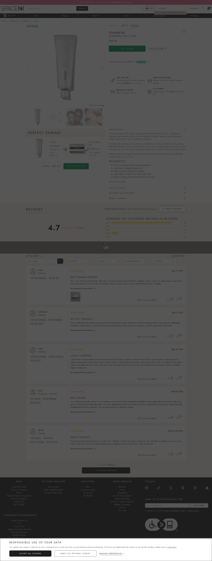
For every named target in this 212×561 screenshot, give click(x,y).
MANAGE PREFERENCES (110, 553)
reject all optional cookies (75, 553)
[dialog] (106, 549)
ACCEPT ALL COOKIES (30, 553)
